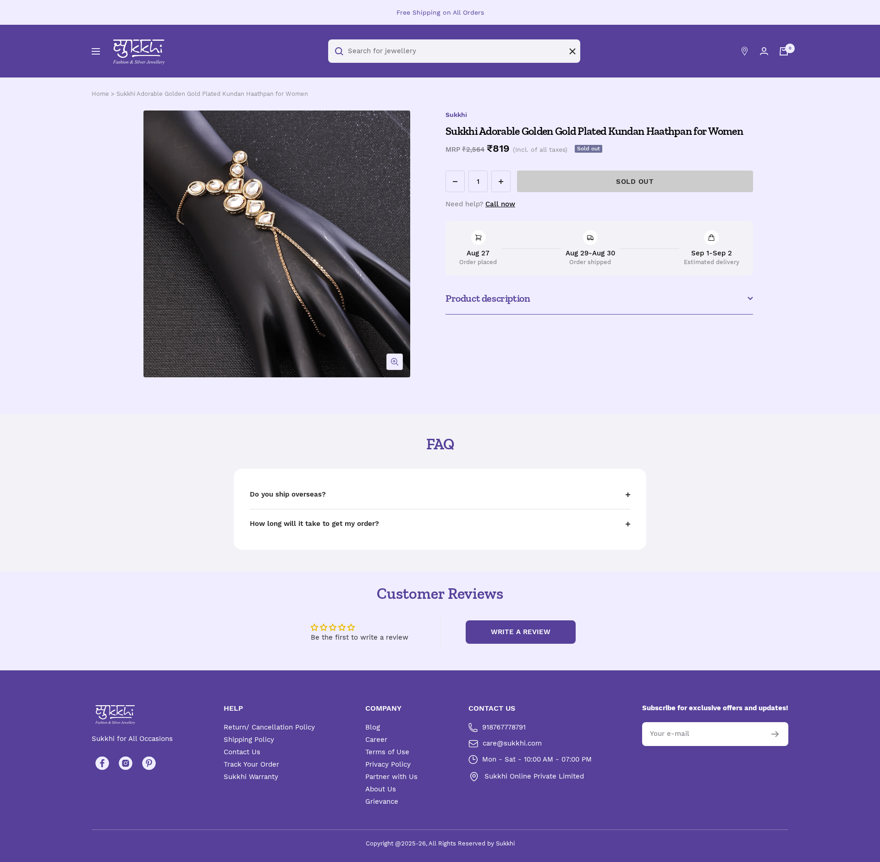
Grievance (381, 801)
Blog (372, 727)
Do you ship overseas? (288, 494)
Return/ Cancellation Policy (269, 727)
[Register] (775, 734)
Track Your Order (251, 764)
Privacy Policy (388, 764)
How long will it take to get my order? (314, 523)
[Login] (764, 51)
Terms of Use (387, 752)
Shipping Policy (249, 739)
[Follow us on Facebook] (102, 763)
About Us (380, 789)
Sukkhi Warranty (251, 777)
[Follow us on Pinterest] (148, 763)
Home (100, 93)
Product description (488, 298)
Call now (500, 204)
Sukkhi (456, 114)
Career (376, 739)
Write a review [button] (520, 632)
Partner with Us (391, 777)
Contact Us (242, 752)
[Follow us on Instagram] (125, 763)
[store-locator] (744, 51)
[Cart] (783, 51)
